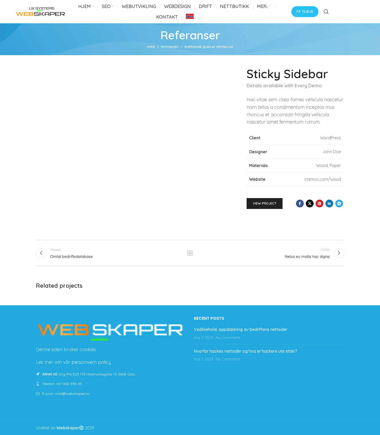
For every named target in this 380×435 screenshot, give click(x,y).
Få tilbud (305, 11)
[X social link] (310, 203)
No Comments (228, 337)
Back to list (190, 253)
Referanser (170, 47)
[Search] (326, 11)
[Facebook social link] (300, 203)
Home (151, 47)
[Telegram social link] (339, 203)
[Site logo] (40, 11)
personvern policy (91, 362)
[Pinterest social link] (319, 203)
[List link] (111, 384)
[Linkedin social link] (329, 203)
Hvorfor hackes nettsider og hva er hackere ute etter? (245, 351)
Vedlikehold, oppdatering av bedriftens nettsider (240, 329)
